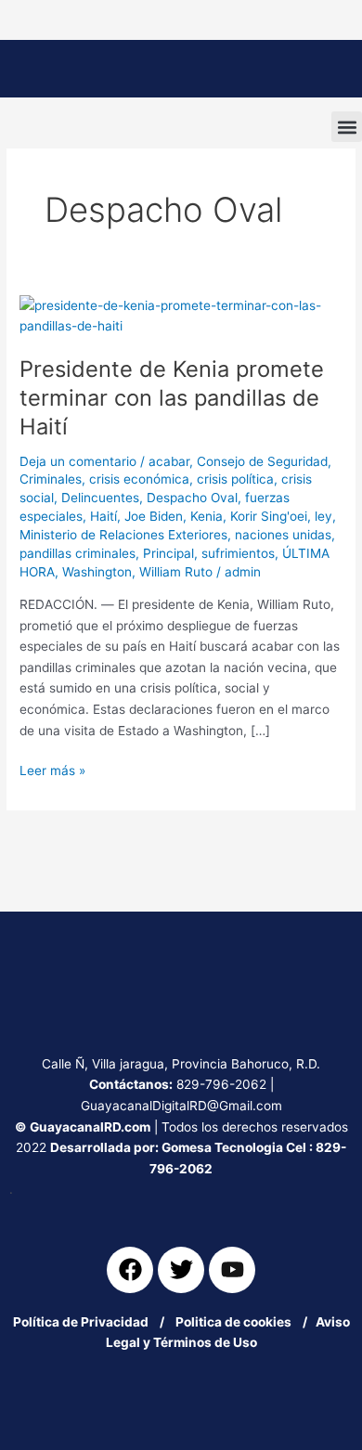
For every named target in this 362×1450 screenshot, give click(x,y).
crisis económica (139, 479)
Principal (168, 553)
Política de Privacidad (81, 1321)
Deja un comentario (77, 461)
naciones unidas (283, 534)
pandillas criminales (77, 553)
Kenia (206, 516)
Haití (103, 516)
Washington (97, 571)
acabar (169, 461)
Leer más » (52, 769)
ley (323, 516)
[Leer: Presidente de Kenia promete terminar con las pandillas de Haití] (181, 314)
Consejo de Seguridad (262, 461)
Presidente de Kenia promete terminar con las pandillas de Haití (171, 398)
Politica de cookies (237, 1321)
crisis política (235, 479)
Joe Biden (153, 516)
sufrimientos (238, 553)
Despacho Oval (192, 497)
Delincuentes (100, 497)
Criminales (50, 479)
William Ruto (176, 571)
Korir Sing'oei (268, 516)
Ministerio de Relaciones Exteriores (123, 534)
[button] (346, 126)
